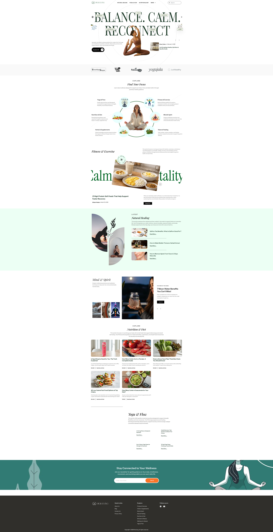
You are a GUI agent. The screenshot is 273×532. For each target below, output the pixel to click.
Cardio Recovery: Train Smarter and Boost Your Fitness (166, 432)
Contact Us (117, 511)
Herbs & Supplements (102, 130)
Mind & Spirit (168, 115)
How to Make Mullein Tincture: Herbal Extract (165, 243)
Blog (116, 508)
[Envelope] (164, 506)
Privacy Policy (118, 513)
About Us (117, 506)
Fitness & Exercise (164, 100)
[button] (175, 40)
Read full (161, 302)
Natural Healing (122, 2)
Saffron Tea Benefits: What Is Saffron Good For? (165, 231)
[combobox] (174, 2)
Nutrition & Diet (144, 2)
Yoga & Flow (133, 2)
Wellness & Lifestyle (142, 521)
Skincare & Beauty (142, 518)
